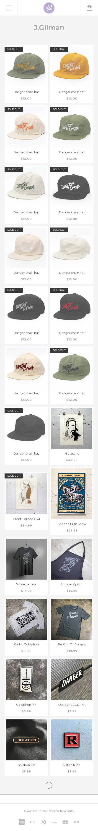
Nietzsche (71, 453)
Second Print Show (72, 524)
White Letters (26, 584)
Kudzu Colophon (26, 644)
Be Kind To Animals (72, 644)
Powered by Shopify (61, 810)
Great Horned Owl (26, 519)
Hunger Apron (71, 584)
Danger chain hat (26, 92)
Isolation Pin (26, 765)
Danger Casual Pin (71, 704)
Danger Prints (36, 810)
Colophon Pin (26, 704)
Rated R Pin (71, 765)
